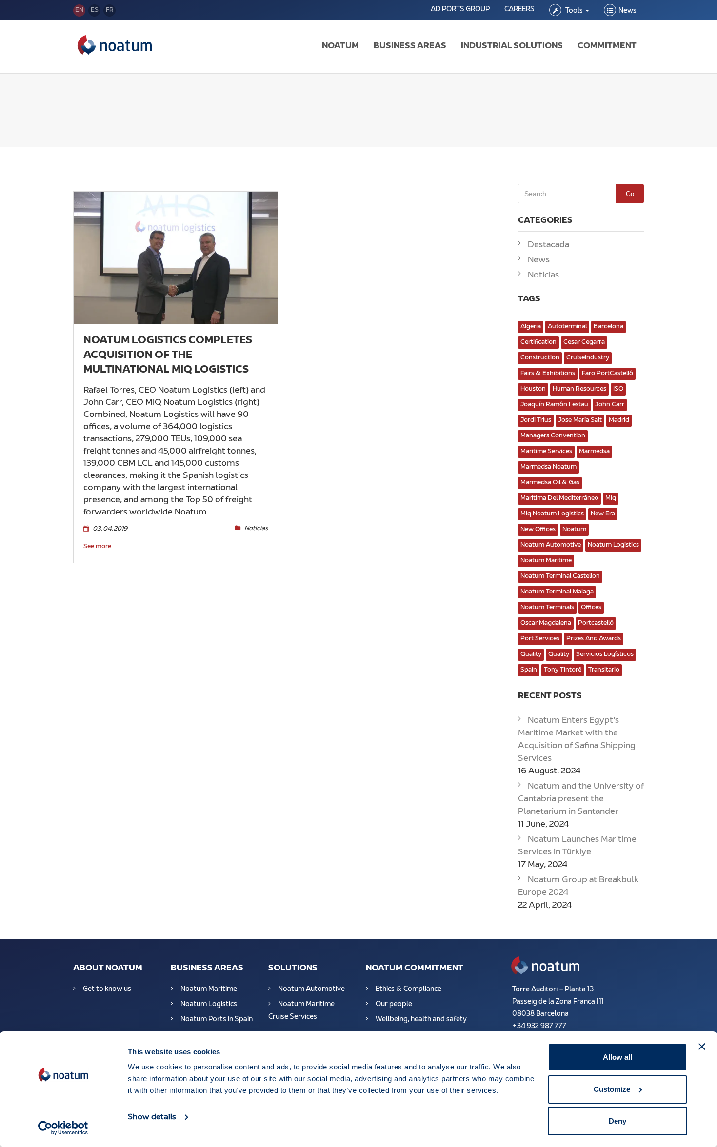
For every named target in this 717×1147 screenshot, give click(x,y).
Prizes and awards (593, 638)
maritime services (546, 451)
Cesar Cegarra (584, 342)
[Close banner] (701, 1046)
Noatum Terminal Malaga (557, 592)
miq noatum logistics (552, 514)
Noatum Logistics (613, 545)
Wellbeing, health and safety (421, 1019)
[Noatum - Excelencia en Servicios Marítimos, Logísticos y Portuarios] (114, 46)
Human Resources (579, 389)
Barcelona (608, 326)
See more (97, 546)
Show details (152, 1117)
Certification (538, 342)
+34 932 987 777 (539, 1026)
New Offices (538, 529)
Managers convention (552, 436)
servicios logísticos (605, 654)
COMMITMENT (607, 46)
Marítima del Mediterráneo (559, 498)
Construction (539, 358)
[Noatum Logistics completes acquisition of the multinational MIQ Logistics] (176, 258)
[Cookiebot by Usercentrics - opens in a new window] (63, 1128)
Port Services (539, 638)
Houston (533, 389)
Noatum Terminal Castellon (560, 576)
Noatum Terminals (547, 607)
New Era (603, 514)
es (95, 10)
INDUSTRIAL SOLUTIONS (512, 46)
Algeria (530, 326)
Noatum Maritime (546, 560)
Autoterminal (567, 326)
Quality (530, 654)
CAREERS (519, 9)
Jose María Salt (580, 420)
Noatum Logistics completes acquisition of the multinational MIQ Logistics (167, 355)
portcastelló (596, 623)
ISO (618, 389)
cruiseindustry (587, 358)
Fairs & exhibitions (547, 373)
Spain (528, 670)
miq (610, 498)
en (79, 10)
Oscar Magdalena (545, 623)
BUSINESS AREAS (410, 46)
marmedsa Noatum (548, 467)
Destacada (548, 245)
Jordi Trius (535, 420)
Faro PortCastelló (607, 373)
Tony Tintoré (562, 670)
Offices (591, 607)
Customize (612, 1089)
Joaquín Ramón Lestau (554, 404)
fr (110, 10)
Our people (394, 1004)
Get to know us (107, 989)
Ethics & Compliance (408, 989)
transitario (603, 670)
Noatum (574, 529)
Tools (574, 11)
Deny (617, 1121)
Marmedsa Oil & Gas (549, 482)
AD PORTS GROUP (460, 9)
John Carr (609, 404)
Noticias (256, 528)
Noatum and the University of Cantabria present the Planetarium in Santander (581, 799)
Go (630, 194)
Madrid (619, 420)
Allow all (617, 1057)
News (627, 11)
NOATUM (340, 46)
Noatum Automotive (550, 545)
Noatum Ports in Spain (216, 1019)
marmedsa (594, 451)
